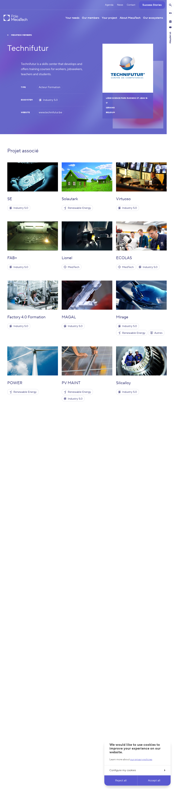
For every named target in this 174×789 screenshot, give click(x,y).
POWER (14, 382)
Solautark (70, 199)
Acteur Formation (49, 87)
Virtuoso (123, 199)
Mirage (122, 317)
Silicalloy (123, 382)
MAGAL (69, 317)
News (120, 4)
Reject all (121, 780)
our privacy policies (141, 759)
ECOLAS (124, 258)
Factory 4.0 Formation (26, 317)
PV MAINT (71, 382)
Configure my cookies (122, 770)
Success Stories (152, 5)
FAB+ (12, 258)
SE (9, 199)
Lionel (67, 258)
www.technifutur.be (50, 112)
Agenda (109, 4)
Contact (131, 4)
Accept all (154, 780)
